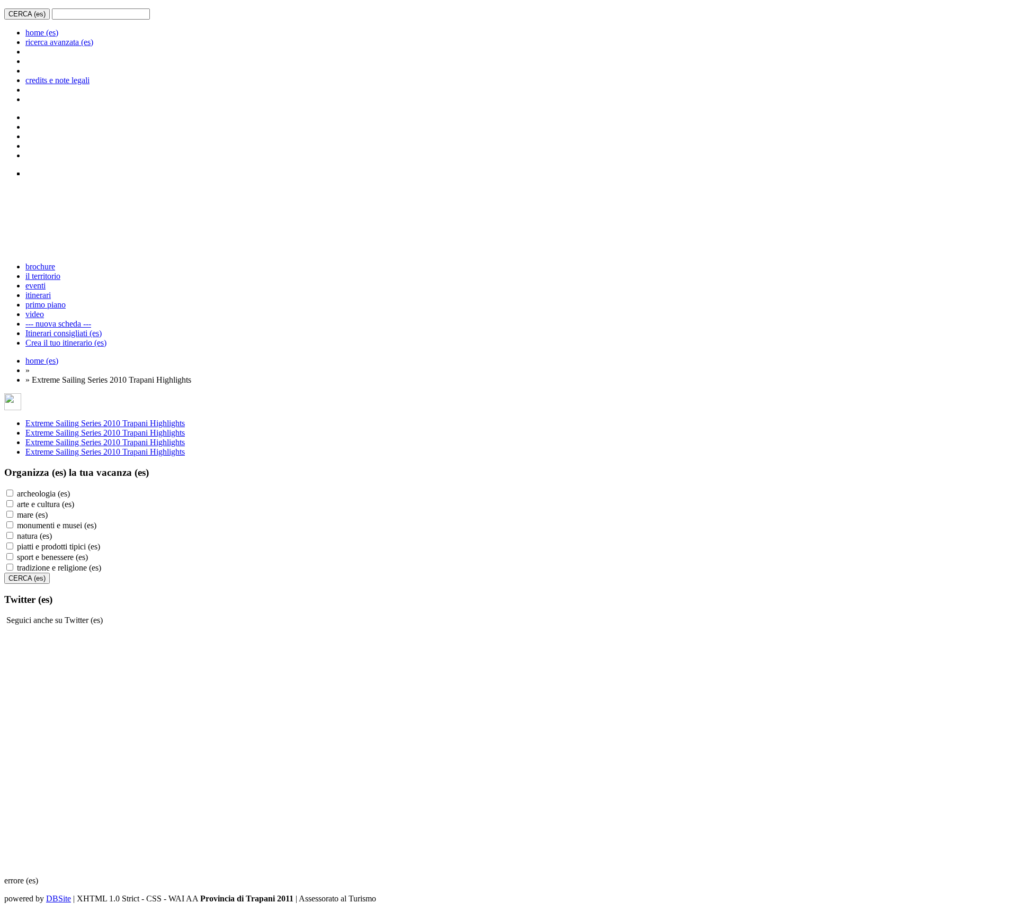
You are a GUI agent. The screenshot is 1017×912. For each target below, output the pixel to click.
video (34, 314)
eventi (35, 285)
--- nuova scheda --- (58, 323)
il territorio (42, 276)
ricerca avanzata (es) (59, 42)
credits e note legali (57, 80)
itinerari (38, 295)
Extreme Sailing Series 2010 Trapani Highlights (105, 423)
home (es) (41, 32)
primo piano (45, 304)
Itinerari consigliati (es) (63, 333)
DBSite (58, 898)
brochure (40, 266)
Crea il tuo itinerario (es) (65, 342)
